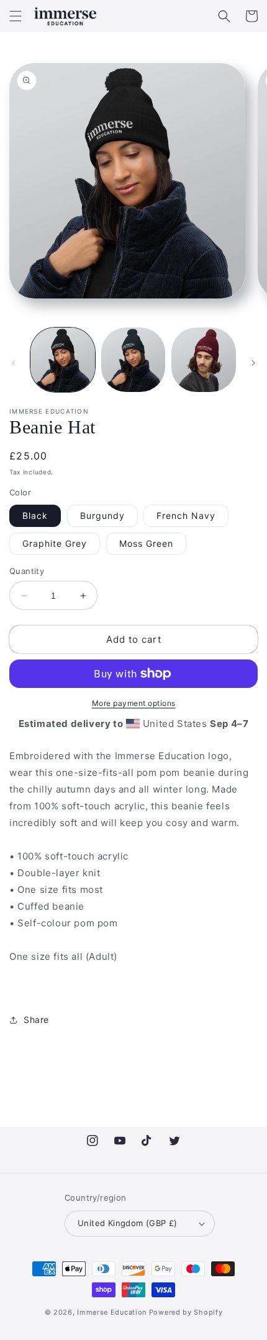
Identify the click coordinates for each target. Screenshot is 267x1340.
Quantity (26, 571)
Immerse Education (112, 1312)
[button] (15, 16)
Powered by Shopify (186, 1312)
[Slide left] (13, 362)
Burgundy (102, 515)
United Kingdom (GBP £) (128, 1223)
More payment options (134, 703)
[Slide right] (253, 362)
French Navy (185, 515)
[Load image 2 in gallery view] (133, 360)
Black (35, 515)
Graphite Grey (54, 543)
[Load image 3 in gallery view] (203, 360)
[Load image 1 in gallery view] (62, 360)
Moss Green (146, 543)
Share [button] (36, 1019)
